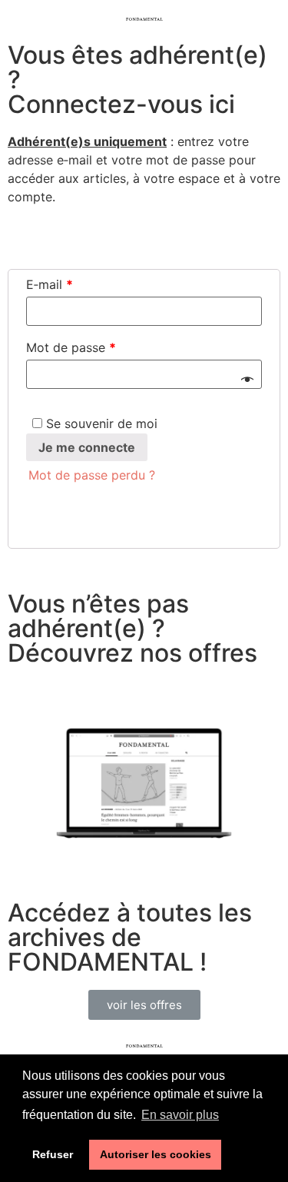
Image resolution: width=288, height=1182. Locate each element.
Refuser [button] (52, 1154)
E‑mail (49, 284)
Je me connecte (86, 447)
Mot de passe (71, 347)
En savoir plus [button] (180, 1114)
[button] (144, 1005)
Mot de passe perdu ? (91, 475)
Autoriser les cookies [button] (155, 1154)
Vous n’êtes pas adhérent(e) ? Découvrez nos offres (135, 628)
